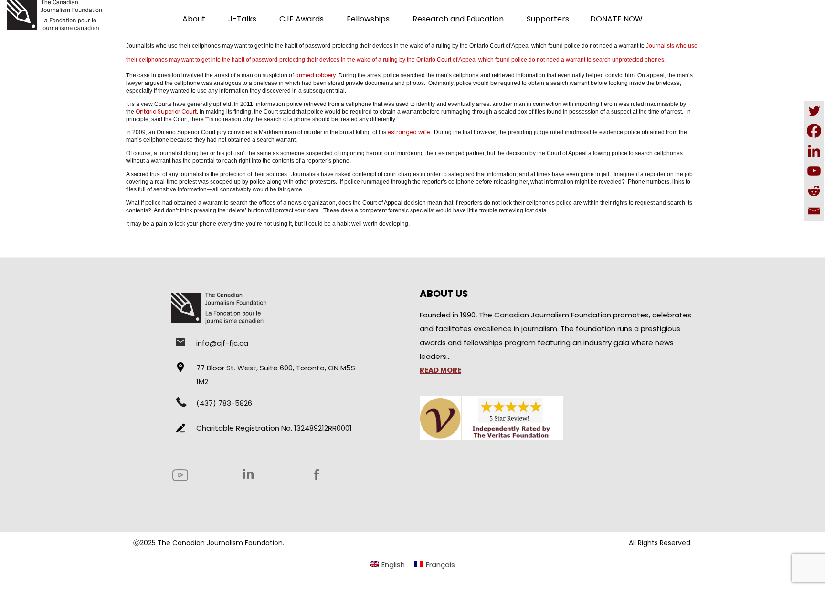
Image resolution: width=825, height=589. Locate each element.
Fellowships (368, 18)
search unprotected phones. (629, 59)
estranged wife (409, 132)
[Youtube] (814, 171)
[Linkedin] (814, 151)
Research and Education (458, 18)
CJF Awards (301, 18)
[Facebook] (814, 131)
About (193, 18)
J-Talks (242, 18)
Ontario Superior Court (166, 112)
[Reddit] (814, 191)
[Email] (814, 211)
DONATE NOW (616, 18)
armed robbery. (316, 75)
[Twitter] (814, 111)
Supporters (548, 18)
